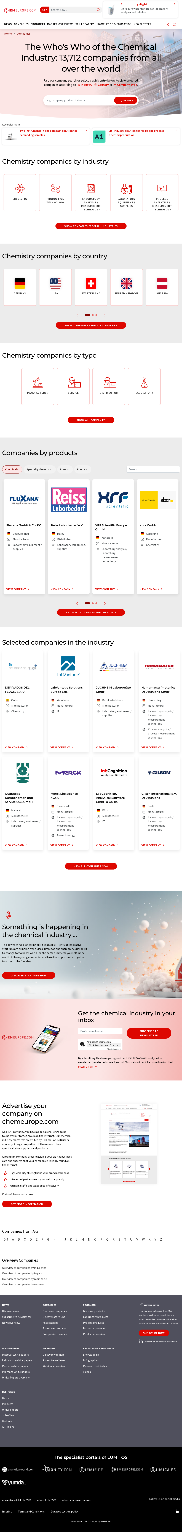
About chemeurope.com (76, 1500)
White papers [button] (85, 24)
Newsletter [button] (142, 24)
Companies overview (55, 1334)
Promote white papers (16, 1372)
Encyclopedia (91, 1354)
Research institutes (95, 1366)
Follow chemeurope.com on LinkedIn (160, 1341)
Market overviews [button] (60, 24)
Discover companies (55, 1311)
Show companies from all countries (91, 325)
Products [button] (38, 24)
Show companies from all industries (91, 226)
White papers (10, 1409)
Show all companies (91, 420)
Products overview (94, 1334)
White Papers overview (16, 1377)
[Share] (167, 25)
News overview (11, 1322)
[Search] (98, 10)
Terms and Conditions (31, 1511)
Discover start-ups (54, 1317)
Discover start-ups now (29, 975)
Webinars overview (54, 1366)
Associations (50, 1322)
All (43, 9)
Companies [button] (21, 24)
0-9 (6, 1239)
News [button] (8, 24)
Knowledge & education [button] (114, 24)
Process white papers (15, 1366)
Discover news (10, 1311)
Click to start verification (104, 1045)
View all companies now (91, 866)
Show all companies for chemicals (91, 612)
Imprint (7, 1511)
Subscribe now (154, 1333)
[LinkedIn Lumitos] (177, 1511)
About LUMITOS (47, 1500)
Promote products (94, 1328)
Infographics (91, 1360)
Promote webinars (54, 1360)
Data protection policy (64, 1511)
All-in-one (8, 1426)
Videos (87, 1372)
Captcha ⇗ (114, 1049)
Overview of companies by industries (24, 1267)
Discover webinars (54, 1354)
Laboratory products (95, 1317)
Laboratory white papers (17, 1360)
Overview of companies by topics (22, 1273)
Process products (93, 1322)
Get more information (27, 1204)
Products (7, 1404)
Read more (85, 1067)
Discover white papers (15, 1354)
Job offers (8, 1415)
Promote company (54, 1328)
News (5, 1398)
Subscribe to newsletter (149, 1033)
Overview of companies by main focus (24, 1279)
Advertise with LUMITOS (16, 1500)
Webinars (8, 1421)
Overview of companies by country (23, 1284)
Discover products (94, 1311)
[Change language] (174, 25)
